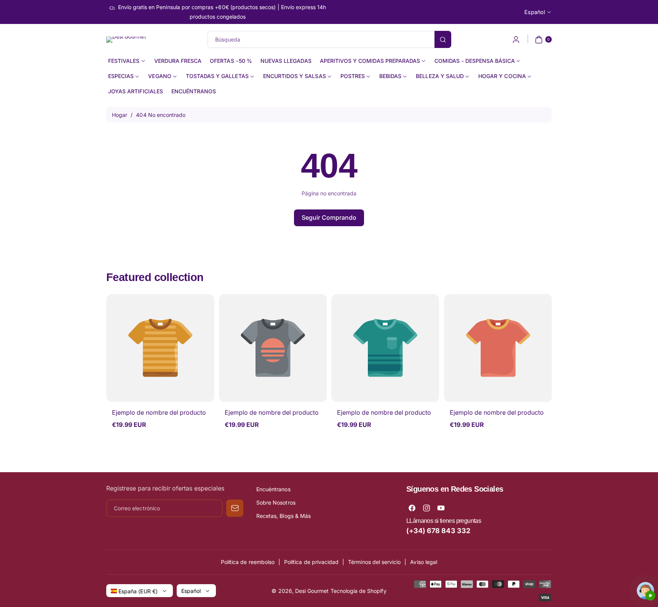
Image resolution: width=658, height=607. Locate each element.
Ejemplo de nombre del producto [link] (159, 412)
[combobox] (329, 39)
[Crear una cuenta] (516, 39)
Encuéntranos (273, 489)
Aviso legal (423, 562)
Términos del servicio (374, 562)
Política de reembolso (248, 562)
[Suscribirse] (234, 508)
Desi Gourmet (312, 591)
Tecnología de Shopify (358, 591)
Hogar (119, 115)
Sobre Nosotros (275, 502)
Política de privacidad (311, 562)
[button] (542, 39)
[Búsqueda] (442, 39)
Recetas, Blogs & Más (283, 516)
